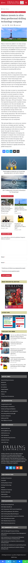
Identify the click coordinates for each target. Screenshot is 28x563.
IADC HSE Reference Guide (7, 518)
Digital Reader (4, 389)
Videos (3, 394)
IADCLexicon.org (5, 433)
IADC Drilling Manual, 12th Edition (10, 511)
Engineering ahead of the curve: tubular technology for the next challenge (17, 359)
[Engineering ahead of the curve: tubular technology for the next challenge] (5, 359)
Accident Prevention (6, 478)
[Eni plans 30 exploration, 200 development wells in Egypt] (21, 218)
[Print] (18, 151)
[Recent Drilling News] (14, 308)
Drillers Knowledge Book (7, 504)
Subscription (4, 494)
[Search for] (26, 3)
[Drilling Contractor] (15, 2)
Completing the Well (6, 404)
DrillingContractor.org (8, 555)
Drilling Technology (6, 485)
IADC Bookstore (5, 435)
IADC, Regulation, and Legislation (9, 411)
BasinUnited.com (5, 428)
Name (3, 257)
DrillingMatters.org (6, 430)
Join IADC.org (4, 442)
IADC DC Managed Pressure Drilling (10, 531)
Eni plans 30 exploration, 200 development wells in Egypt (20, 226)
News (7, 9)
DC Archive (4, 387)
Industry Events (5, 440)
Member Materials (5, 492)
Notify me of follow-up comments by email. (13, 268)
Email (3, 262)
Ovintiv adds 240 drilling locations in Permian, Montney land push (21, 209)
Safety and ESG (22, 12)
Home (3, 9)
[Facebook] (3, 151)
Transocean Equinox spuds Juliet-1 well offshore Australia (6, 225)
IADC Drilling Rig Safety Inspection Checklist (12, 516)
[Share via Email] (14, 151)
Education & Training (6, 489)
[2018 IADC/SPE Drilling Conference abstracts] (5, 344)
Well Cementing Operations (8, 523)
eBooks (3, 487)
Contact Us (3, 384)
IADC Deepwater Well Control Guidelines (11, 509)
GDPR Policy (14, 557)
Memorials (3, 391)
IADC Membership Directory (8, 437)
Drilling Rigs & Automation (8, 406)
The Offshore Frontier (6, 420)
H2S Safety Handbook (6, 507)
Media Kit (3, 382)
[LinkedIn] (10, 151)
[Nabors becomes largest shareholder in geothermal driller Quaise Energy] (7, 202)
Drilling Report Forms (6, 482)
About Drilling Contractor (7, 380)
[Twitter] (7, 151)
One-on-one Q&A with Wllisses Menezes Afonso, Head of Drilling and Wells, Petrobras (18, 336)
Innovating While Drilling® (8, 413)
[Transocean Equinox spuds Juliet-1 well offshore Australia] (7, 218)
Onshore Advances (6, 415)
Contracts (3, 480)
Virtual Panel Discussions (7, 396)
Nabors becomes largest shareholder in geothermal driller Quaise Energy (6, 209)
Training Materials (6, 496)
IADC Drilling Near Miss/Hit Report (10, 513)
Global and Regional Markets (8, 12)
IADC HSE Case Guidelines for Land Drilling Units (13, 545)
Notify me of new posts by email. (11, 271)
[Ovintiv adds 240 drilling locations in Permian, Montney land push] (21, 202)
